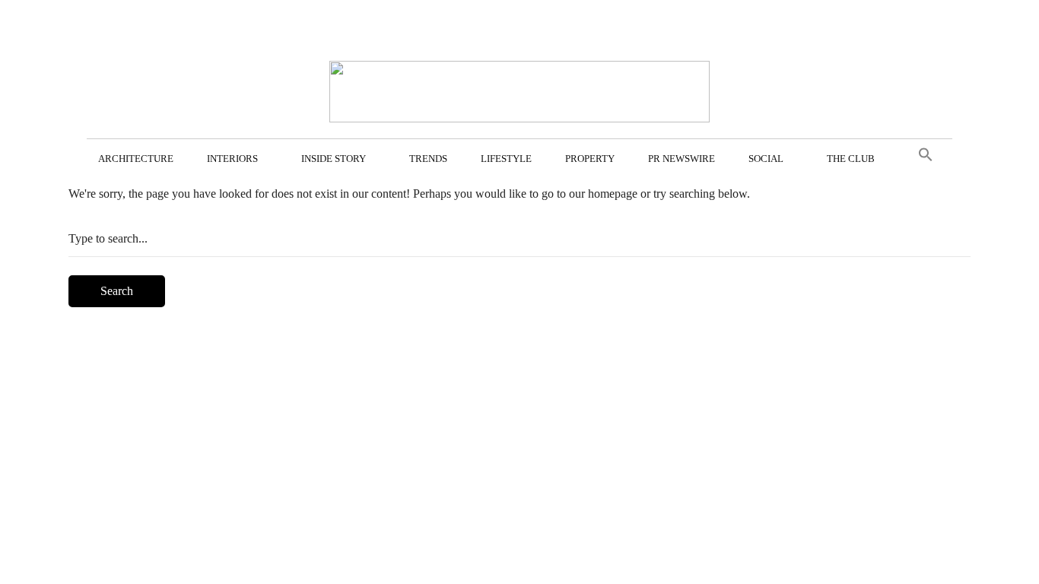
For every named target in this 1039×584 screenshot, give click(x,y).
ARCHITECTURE (135, 158)
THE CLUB (851, 158)
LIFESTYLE (506, 158)
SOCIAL (765, 158)
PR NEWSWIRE (681, 158)
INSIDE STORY (333, 158)
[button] (925, 155)
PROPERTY (590, 158)
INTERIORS (232, 158)
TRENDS (428, 158)
